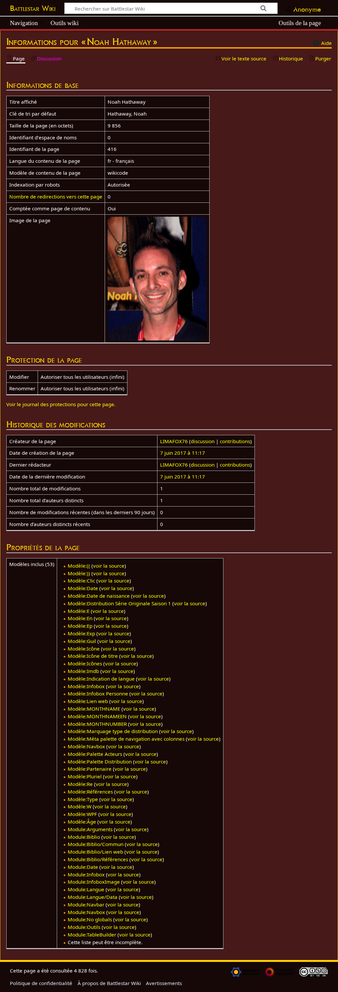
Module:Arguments (90, 829)
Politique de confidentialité (41, 983)
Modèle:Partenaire (90, 768)
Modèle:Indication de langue (101, 678)
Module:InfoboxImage (94, 881)
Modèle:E (78, 611)
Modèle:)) (79, 573)
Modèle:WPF (82, 814)
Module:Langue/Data (93, 897)
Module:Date (83, 867)
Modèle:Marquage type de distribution (113, 731)
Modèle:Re (80, 784)
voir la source (108, 565)
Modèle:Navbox (86, 746)
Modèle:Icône (84, 648)
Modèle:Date (83, 588)
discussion (203, 441)
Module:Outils (84, 927)
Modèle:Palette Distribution (100, 761)
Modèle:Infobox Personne (98, 693)
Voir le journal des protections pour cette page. (61, 404)
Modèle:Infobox (86, 686)
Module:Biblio (84, 836)
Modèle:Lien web (88, 701)
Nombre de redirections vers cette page (55, 196)
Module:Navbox (86, 912)
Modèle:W (79, 806)
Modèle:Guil (82, 641)
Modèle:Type (83, 799)
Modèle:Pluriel (85, 776)
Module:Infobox (86, 874)
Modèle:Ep (80, 625)
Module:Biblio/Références (98, 859)
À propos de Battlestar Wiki (109, 983)
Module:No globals (90, 919)
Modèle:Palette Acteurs (95, 754)
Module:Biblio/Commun (95, 844)
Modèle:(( (79, 565)
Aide (326, 43)
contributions (235, 441)
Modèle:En (80, 618)
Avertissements (164, 983)
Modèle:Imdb (83, 671)
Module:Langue (86, 889)
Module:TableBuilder (92, 934)
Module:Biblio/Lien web (95, 851)
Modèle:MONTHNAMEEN (97, 716)
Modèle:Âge (82, 821)
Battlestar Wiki (32, 8)
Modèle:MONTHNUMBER (97, 724)
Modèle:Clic (81, 580)
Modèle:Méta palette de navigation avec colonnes (126, 738)
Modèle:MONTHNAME (94, 708)
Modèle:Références (90, 791)
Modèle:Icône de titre (93, 656)
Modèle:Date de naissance (99, 595)
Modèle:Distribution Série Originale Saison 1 (119, 603)
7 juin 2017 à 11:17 (182, 452)
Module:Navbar (86, 904)
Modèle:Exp (81, 633)
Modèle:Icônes (85, 663)
